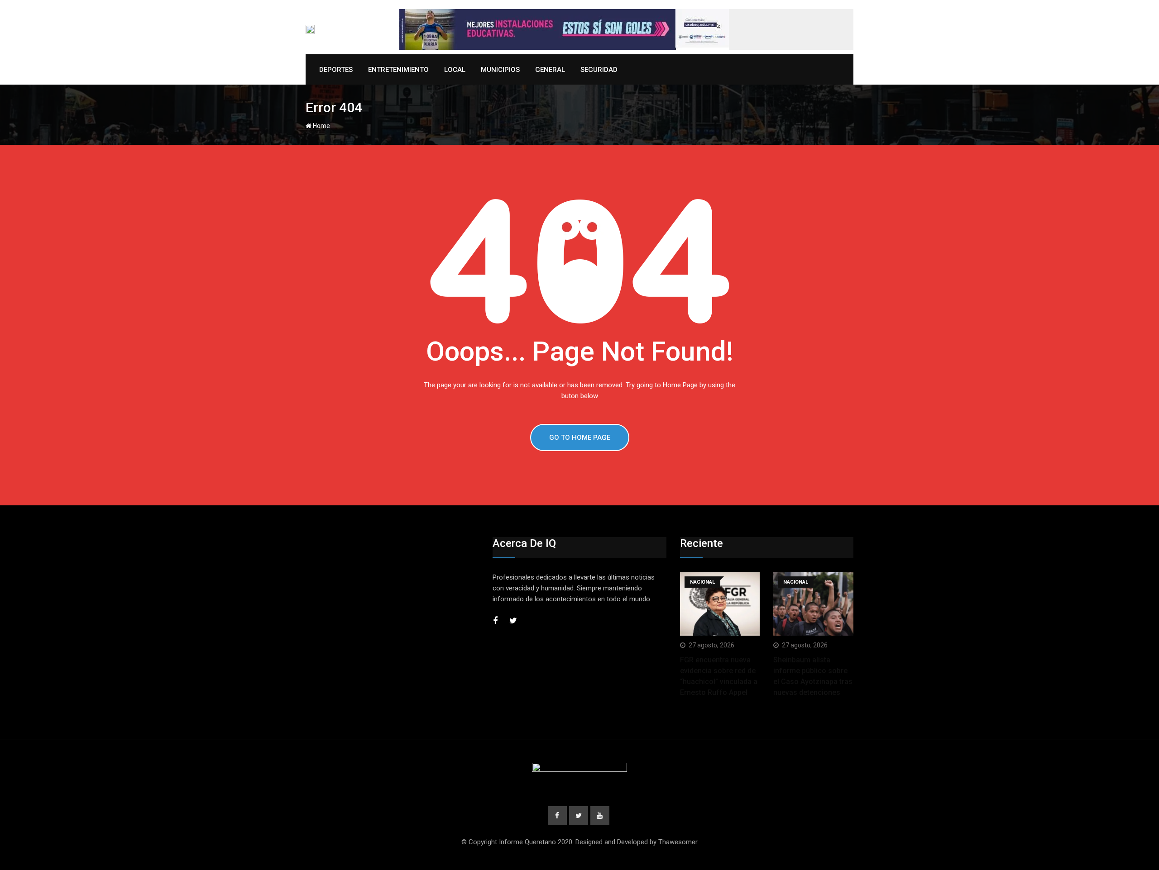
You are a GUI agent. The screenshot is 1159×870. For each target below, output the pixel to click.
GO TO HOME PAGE (579, 437)
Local (454, 70)
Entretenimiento (398, 70)
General (550, 70)
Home (320, 125)
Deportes (336, 70)
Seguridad (599, 70)
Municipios (500, 70)
